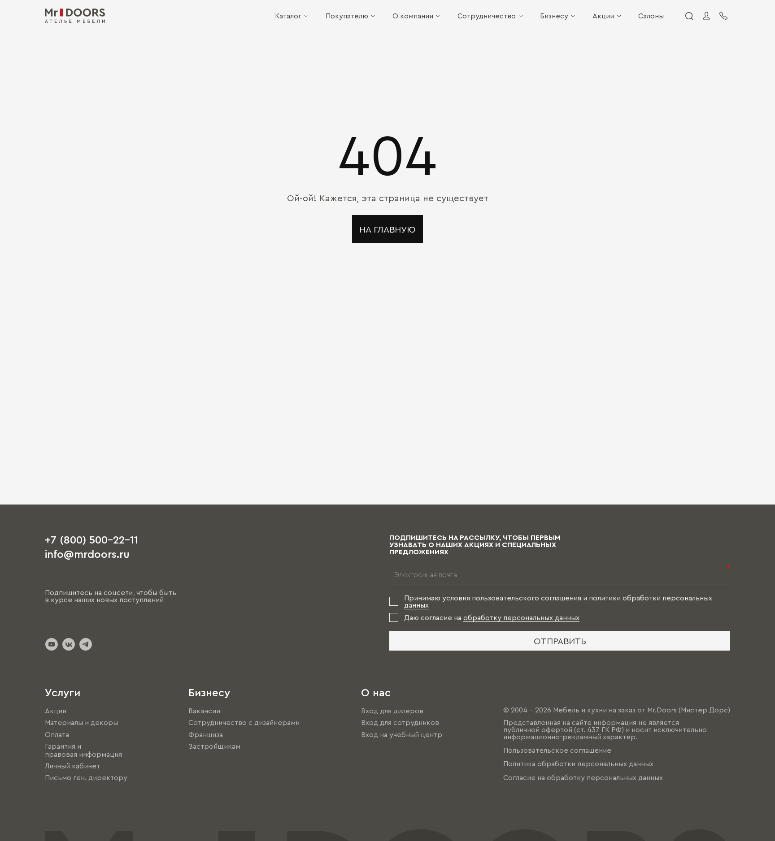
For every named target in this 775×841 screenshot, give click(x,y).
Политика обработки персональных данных (578, 764)
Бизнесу (554, 15)
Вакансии (204, 710)
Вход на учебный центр (401, 734)
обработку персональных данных (521, 617)
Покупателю (347, 15)
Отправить (560, 640)
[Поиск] (689, 16)
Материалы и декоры (81, 722)
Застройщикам (214, 746)
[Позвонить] (723, 15)
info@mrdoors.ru (87, 553)
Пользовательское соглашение (557, 750)
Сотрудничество (486, 15)
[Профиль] (706, 15)
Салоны (651, 15)
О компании (412, 15)
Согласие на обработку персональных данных (583, 777)
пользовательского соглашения (526, 597)
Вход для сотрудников (400, 722)
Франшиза (205, 734)
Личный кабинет (72, 765)
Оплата (57, 734)
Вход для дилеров (392, 710)
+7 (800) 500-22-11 (91, 539)
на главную (387, 228)
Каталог (288, 15)
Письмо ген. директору (86, 777)
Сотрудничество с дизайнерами (244, 722)
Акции (603, 15)
